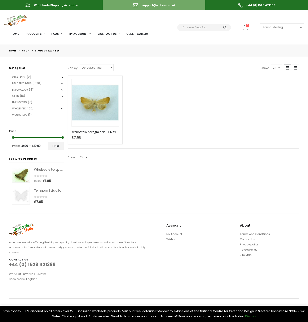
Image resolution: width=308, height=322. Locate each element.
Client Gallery (137, 34)
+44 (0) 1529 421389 (32, 264)
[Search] (225, 27)
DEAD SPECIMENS (21, 83)
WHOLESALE (18, 108)
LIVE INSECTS (19, 102)
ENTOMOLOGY (20, 89)
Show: (265, 68)
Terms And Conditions (255, 234)
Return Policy (248, 250)
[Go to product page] (95, 102)
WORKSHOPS (19, 115)
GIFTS (15, 96)
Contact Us (107, 34)
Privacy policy (249, 244)
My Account (78, 34)
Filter (55, 146)
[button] (287, 67)
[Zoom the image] (21, 226)
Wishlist (171, 239)
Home (14, 34)
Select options (112, 86)
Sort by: (73, 68)
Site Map (246, 255)
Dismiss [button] (250, 316)
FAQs (55, 34)
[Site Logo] (15, 19)
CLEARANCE (19, 77)
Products (34, 34)
